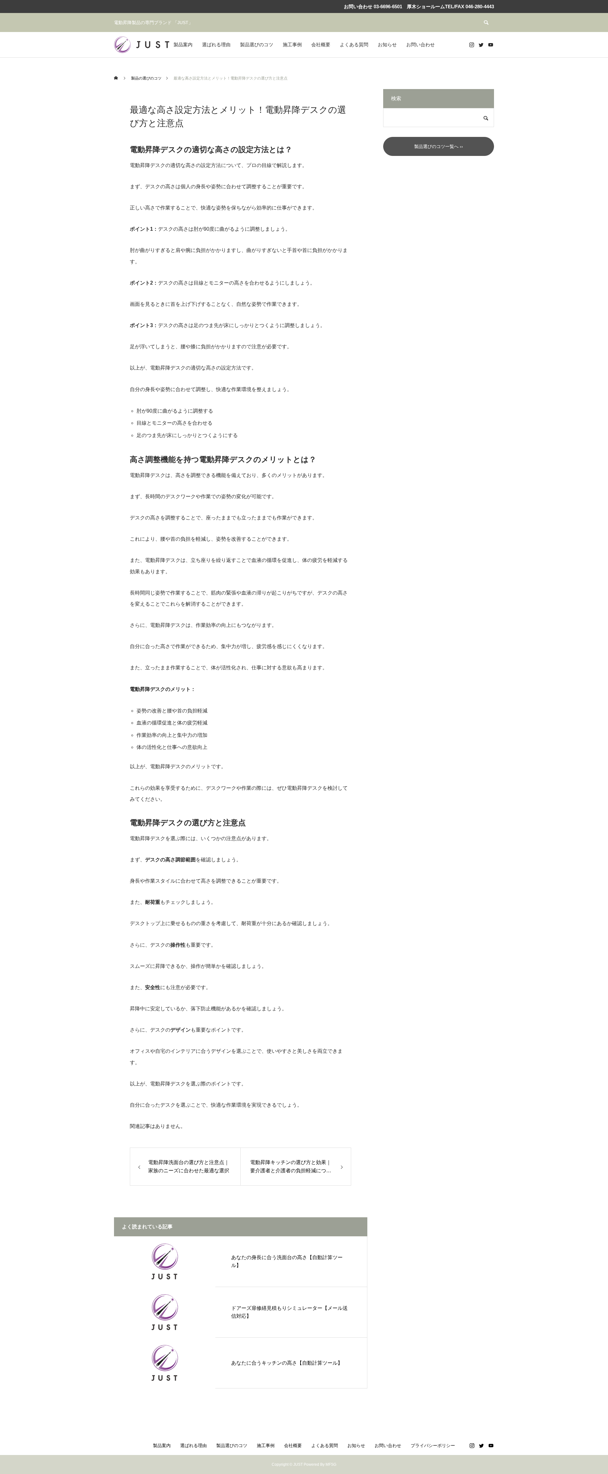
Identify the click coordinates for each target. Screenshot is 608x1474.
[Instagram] (471, 44)
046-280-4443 (480, 6)
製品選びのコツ (256, 44)
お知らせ (387, 44)
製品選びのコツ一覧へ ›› (438, 146)
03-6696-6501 (387, 6)
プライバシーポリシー (433, 1445)
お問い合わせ (420, 44)
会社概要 (320, 44)
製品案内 (183, 44)
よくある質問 (354, 44)
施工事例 (292, 44)
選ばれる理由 (216, 44)
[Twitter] (481, 44)
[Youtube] (490, 44)
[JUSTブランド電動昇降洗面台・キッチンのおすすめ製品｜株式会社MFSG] (141, 44)
